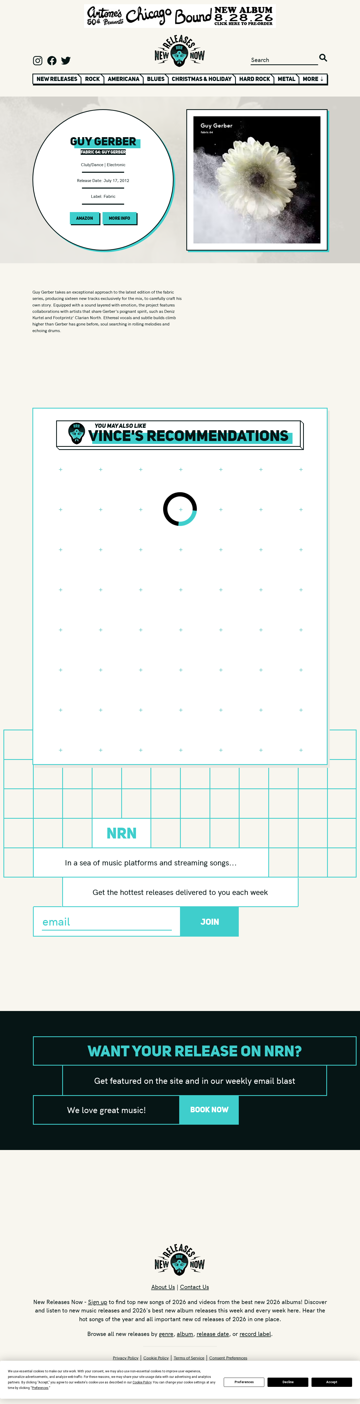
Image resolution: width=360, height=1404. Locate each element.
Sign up (97, 1302)
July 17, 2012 (116, 180)
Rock (92, 79)
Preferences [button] (40, 1388)
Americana (123, 79)
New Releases (57, 79)
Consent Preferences (228, 1357)
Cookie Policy (156, 1357)
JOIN (210, 921)
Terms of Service (189, 1357)
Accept (331, 1382)
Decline (288, 1382)
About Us (163, 1287)
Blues (155, 79)
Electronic (116, 164)
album (185, 1334)
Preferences (244, 1382)
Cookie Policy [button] (142, 1382)
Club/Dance (92, 164)
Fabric (109, 196)
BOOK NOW (209, 1109)
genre (166, 1334)
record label (255, 1334)
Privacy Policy (125, 1357)
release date (213, 1334)
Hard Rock (254, 79)
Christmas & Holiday (202, 79)
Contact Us (194, 1287)
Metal (286, 79)
